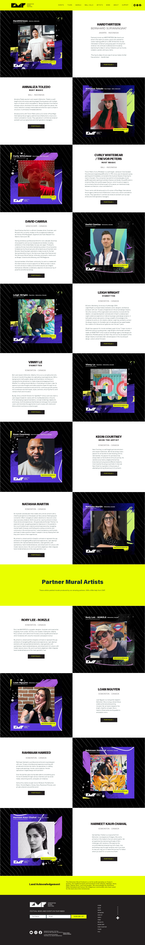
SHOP (99, 908)
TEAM (99, 920)
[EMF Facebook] (140, 5)
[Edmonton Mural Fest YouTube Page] (135, 5)
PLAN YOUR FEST (102, 927)
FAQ (99, 932)
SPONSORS (101, 912)
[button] (70, 5)
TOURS (99, 929)
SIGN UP (100, 915)
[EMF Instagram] (137, 5)
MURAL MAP (101, 924)
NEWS (99, 910)
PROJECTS (100, 922)
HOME (99, 905)
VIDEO (99, 917)
